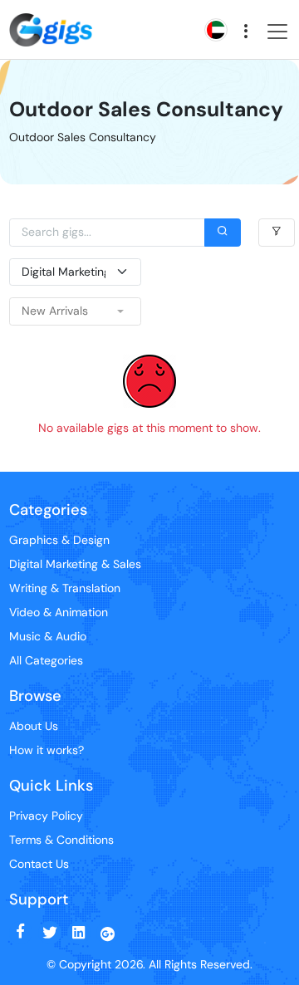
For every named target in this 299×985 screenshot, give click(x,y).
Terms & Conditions (61, 839)
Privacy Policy (46, 815)
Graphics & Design (59, 539)
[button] (75, 311)
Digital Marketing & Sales (75, 563)
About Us (33, 725)
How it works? (46, 749)
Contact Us (39, 863)
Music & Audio (47, 636)
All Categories (46, 660)
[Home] (50, 15)
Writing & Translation (64, 588)
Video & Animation (58, 612)
